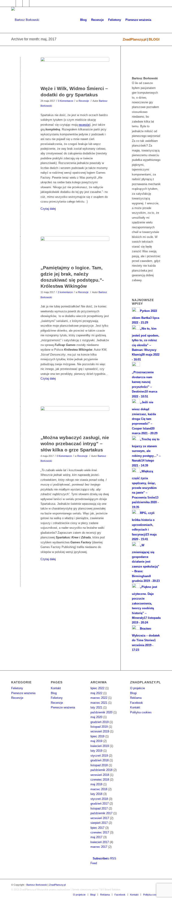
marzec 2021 (98, 702)
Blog (54, 693)
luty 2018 (96, 794)
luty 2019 (96, 750)
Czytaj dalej (48, 208)
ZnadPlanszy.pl (134, 39)
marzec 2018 (98, 789)
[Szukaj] (157, 20)
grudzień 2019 (99, 722)
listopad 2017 (99, 808)
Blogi (133, 693)
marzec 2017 (98, 846)
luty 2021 (96, 707)
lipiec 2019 (97, 736)
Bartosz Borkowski (36, 884)
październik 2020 (101, 712)
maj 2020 (96, 717)
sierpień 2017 (99, 822)
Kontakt (56, 688)
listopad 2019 (99, 726)
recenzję (84, 124)
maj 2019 (96, 741)
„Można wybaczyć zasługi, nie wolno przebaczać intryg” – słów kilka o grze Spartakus (75, 443)
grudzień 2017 (99, 803)
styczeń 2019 (99, 755)
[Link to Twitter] (19, 3)
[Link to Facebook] (12, 3)
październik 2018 (101, 770)
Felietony (17, 688)
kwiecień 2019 (99, 746)
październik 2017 (101, 813)
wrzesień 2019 (99, 731)
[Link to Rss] (32, 3)
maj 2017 (96, 837)
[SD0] (75, 70)
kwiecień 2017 (99, 842)
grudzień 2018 (99, 760)
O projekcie (137, 688)
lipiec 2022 (97, 688)
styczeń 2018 (99, 799)
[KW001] (75, 249)
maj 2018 (96, 784)
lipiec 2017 (97, 827)
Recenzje (84, 100)
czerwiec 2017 (99, 832)
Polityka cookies (141, 712)
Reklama (136, 697)
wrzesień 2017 (99, 818)
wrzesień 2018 (99, 775)
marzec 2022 (98, 697)
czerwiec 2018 (99, 779)
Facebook (136, 702)
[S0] (75, 419)
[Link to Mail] (26, 3)
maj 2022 (96, 693)
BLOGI (154, 39)
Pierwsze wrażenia (23, 693)
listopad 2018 (99, 765)
